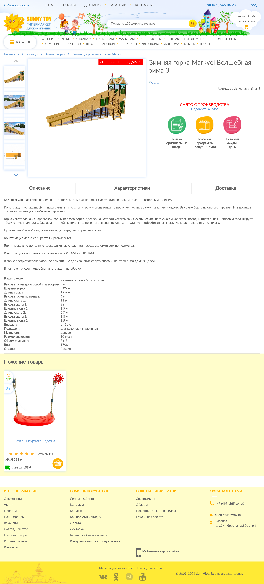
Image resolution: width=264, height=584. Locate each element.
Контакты (144, 5)
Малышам (127, 39)
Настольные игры (223, 39)
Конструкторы (151, 39)
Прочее (205, 44)
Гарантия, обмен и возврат (89, 535)
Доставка (93, 5)
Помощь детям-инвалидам (156, 510)
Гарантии (118, 5)
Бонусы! (76, 510)
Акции (8, 504)
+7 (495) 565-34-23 (231, 503)
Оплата (69, 5)
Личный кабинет (82, 498)
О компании (13, 498)
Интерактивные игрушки (185, 39)
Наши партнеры (15, 535)
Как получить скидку (85, 517)
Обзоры (142, 504)
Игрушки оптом (15, 541)
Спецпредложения (56, 39)
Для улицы (128, 44)
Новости (10, 510)
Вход (253, 5)
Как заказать (79, 504)
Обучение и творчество (63, 44)
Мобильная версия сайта (160, 551)
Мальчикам (105, 39)
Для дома (171, 44)
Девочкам (83, 39)
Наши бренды (14, 517)
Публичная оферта (150, 517)
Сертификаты (146, 498)
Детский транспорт (100, 44)
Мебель (189, 44)
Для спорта (150, 44)
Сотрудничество (16, 529)
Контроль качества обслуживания (95, 541)
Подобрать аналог (204, 109)
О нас (50, 5)
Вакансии (11, 523)
